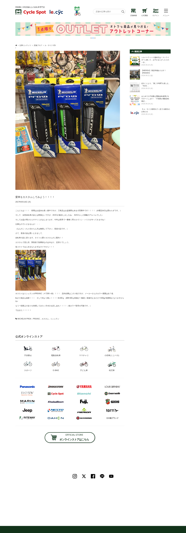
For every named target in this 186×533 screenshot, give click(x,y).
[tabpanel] (93, 29)
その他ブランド (112, 418)
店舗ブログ (38, 45)
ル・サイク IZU (50, 45)
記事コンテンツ (25, 45)
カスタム (45, 319)
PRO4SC (36, 319)
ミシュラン (54, 319)
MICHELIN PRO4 (24, 319)
